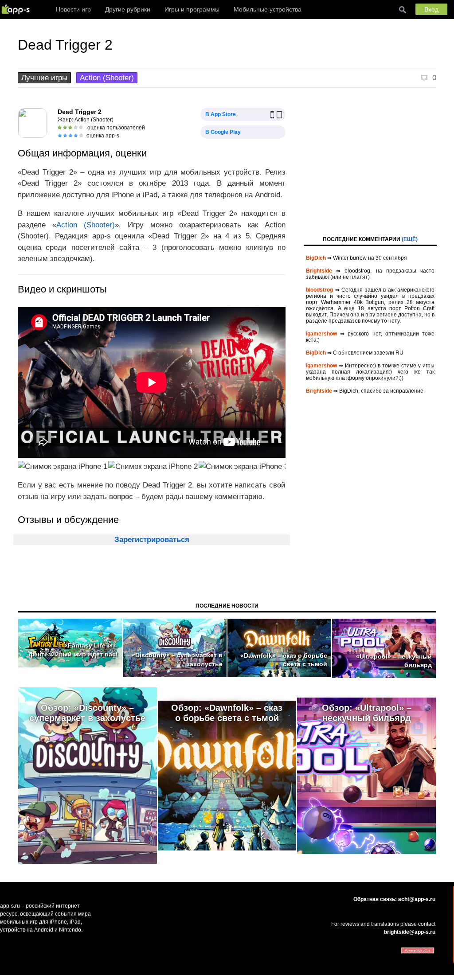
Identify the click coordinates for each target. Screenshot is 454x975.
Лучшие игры (44, 78)
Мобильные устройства (267, 9)
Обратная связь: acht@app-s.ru (394, 899)
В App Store (220, 114)
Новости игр (73, 9)
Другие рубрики (127, 9)
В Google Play (223, 132)
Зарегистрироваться (151, 539)
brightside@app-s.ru (409, 932)
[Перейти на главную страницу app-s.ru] (17, 9)
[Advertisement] (370, 160)
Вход (431, 9)
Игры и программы (191, 9)
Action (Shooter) (107, 78)
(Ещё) (410, 239)
